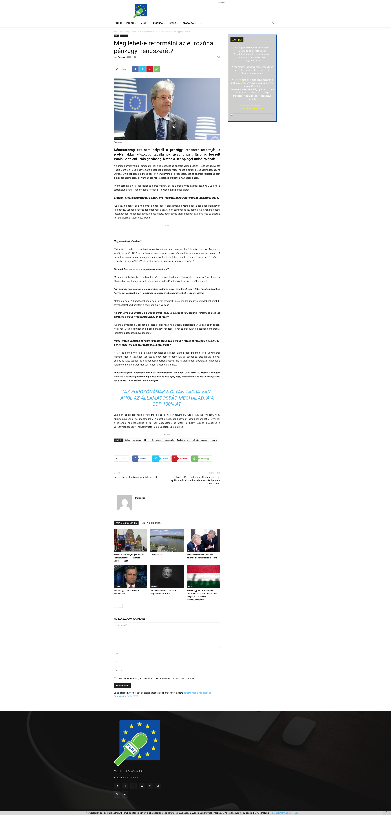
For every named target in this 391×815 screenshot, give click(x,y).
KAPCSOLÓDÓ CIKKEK (126, 523)
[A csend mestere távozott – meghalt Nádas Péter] (167, 576)
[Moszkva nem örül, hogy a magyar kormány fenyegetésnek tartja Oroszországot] (130, 540)
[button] (273, 23)
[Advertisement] (221, 11)
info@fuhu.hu (132, 777)
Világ (143, 23)
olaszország (169, 440)
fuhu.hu (237, 79)
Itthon (130, 23)
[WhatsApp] (156, 69)
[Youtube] (125, 794)
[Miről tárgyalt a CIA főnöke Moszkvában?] (130, 576)
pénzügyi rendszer (200, 440)
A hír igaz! (237, 40)
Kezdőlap (118, 31)
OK (296, 812)
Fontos (117, 551)
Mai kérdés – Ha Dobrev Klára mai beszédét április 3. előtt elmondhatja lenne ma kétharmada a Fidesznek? (195, 480)
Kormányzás (156, 555)
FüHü (119, 23)
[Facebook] (135, 69)
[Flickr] (133, 786)
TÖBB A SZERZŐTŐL (150, 523)
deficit (127, 440)
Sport (173, 23)
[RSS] (158, 786)
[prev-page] (116, 606)
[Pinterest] (149, 69)
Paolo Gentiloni (183, 440)
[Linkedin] (142, 786)
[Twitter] (142, 69)
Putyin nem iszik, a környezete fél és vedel (135, 477)
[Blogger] (117, 786)
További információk (281, 812)
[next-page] (121, 606)
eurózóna (137, 440)
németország (156, 440)
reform (214, 440)
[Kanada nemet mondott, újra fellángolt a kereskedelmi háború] (203, 540)
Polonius (121, 57)
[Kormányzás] (167, 540)
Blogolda (188, 23)
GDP (146, 440)
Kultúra (158, 23)
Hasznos (135, 31)
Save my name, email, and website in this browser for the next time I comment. (156, 678)
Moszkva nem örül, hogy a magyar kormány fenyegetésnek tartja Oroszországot (129, 558)
